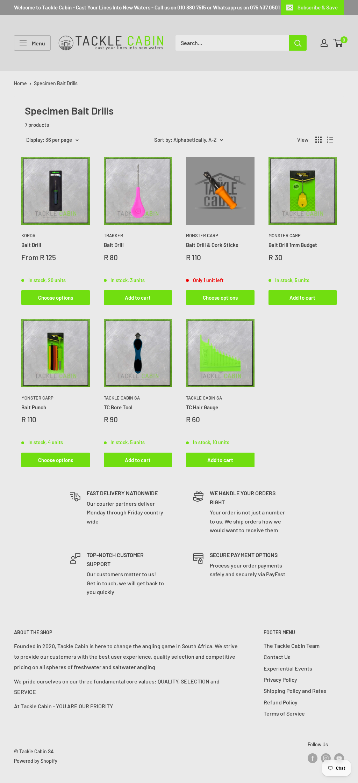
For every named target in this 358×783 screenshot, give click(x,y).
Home (20, 83)
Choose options (55, 297)
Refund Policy (281, 702)
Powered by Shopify (35, 761)
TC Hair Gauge (202, 407)
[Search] (298, 43)
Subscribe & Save (318, 7)
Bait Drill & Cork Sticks (212, 245)
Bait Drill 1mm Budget (292, 245)
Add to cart (138, 297)
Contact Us (277, 656)
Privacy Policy (280, 679)
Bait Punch (33, 407)
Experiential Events (288, 668)
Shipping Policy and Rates (295, 690)
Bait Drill (31, 245)
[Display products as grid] (318, 140)
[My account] (324, 43)
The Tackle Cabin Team (292, 645)
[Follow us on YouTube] (339, 758)
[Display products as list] (330, 140)
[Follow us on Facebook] (312, 758)
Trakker (113, 235)
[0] (338, 43)
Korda (28, 235)
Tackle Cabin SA (122, 398)
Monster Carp (202, 235)
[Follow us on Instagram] (326, 758)
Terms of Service (284, 713)
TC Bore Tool (118, 407)
